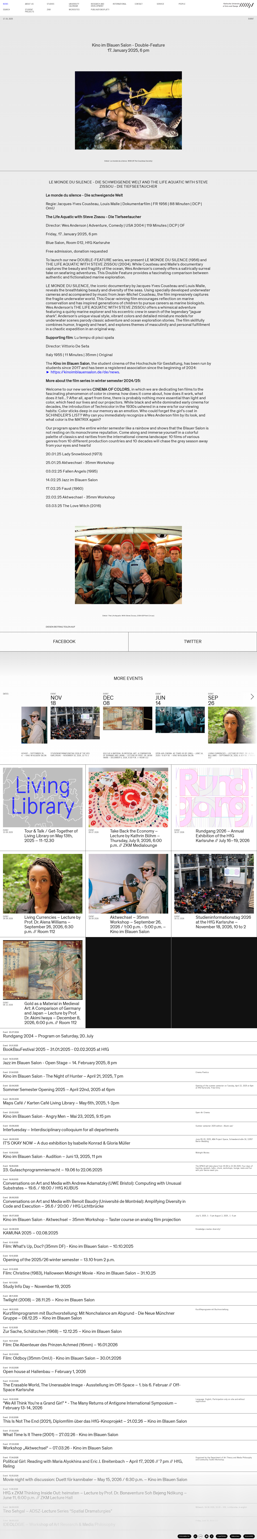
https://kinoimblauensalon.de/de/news (85, 372)
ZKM (49, 9)
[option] (75, 726)
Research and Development (97, 5)
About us (29, 4)
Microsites (74, 9)
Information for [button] (184, 1536)
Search (6, 9)
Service (160, 4)
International (119, 4)
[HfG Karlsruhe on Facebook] (212, 1536)
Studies (50, 4)
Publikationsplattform (102, 9)
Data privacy (235, 1536)
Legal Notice (221, 1536)
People (182, 4)
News (5, 4)
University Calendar (74, 5)
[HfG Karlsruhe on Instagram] (207, 1536)
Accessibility (249, 1536)
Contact (139, 4)
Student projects (29, 10)
